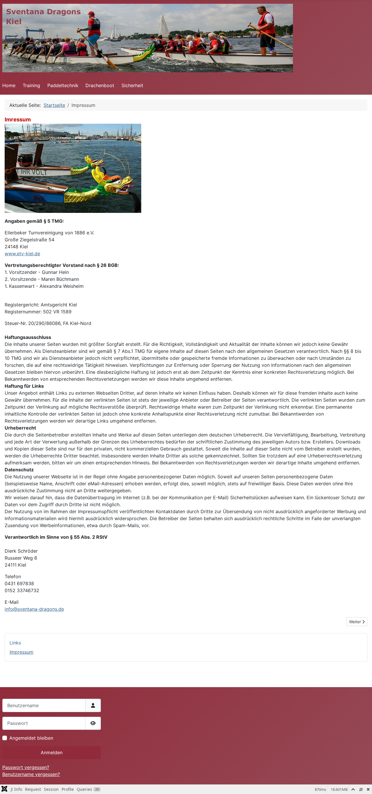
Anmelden (51, 752)
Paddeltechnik (62, 85)
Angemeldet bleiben (31, 738)
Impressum (21, 652)
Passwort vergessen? (25, 767)
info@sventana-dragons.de (34, 609)
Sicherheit (132, 85)
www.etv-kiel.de (22, 253)
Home (8, 85)
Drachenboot (99, 85)
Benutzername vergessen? (31, 774)
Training (31, 85)
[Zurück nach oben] (361, 783)
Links (15, 643)
